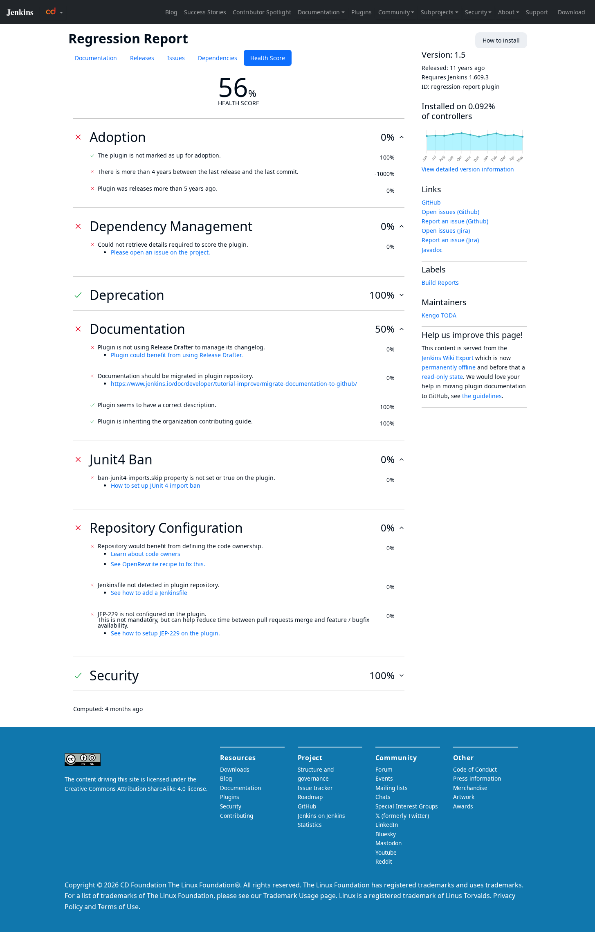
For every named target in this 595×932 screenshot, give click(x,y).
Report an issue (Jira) (450, 240)
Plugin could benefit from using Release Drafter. (177, 355)
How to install (501, 40)
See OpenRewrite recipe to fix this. (158, 564)
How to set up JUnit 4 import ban (155, 485)
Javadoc (432, 250)
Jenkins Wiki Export (448, 358)
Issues (176, 58)
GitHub (431, 202)
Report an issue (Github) (455, 221)
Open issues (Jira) (446, 230)
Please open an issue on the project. (160, 252)
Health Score (267, 58)
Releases (142, 58)
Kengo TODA (439, 315)
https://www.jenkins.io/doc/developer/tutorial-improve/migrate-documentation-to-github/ (234, 383)
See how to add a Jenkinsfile (149, 593)
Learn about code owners (145, 554)
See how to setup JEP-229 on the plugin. (165, 633)
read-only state (442, 376)
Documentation (96, 58)
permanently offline (449, 367)
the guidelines (482, 396)
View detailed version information (468, 169)
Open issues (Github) (450, 212)
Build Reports (440, 282)
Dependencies (217, 58)
